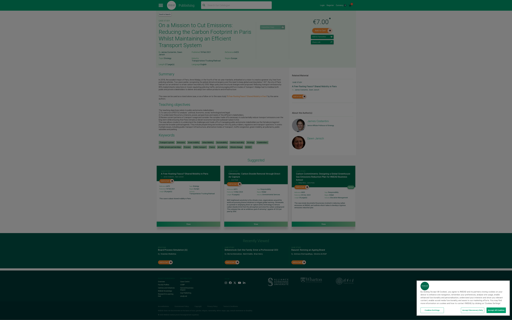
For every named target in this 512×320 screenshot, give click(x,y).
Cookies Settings (432, 310)
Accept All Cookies (496, 310)
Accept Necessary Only (472, 310)
